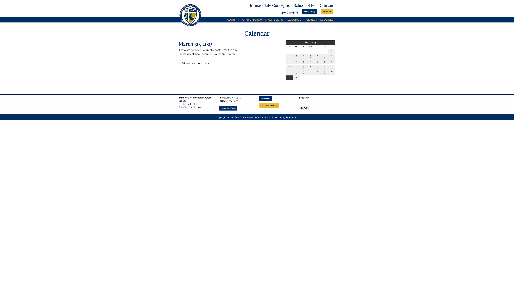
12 (310, 61)
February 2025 (188, 63)
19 (310, 66)
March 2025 (310, 42)
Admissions (275, 19)
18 (303, 66)
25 (303, 72)
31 (296, 77)
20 (318, 66)
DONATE (327, 11)
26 (310, 72)
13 (317, 61)
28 (325, 72)
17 (296, 66)
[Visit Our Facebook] (301, 100)
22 (331, 66)
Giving (310, 19)
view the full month (223, 53)
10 (296, 61)
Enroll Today (309, 11)
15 (331, 61)
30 (289, 77)
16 (289, 66)
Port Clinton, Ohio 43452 (191, 107)
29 (331, 72)
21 (324, 66)
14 (324, 61)
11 (303, 61)
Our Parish (304, 108)
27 (317, 72)
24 (296, 72)
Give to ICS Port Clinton (269, 105)
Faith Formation (252, 19)
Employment (265, 98)
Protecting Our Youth (228, 108)
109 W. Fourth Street (189, 104)
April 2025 (202, 63)
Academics (294, 19)
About (231, 19)
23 (289, 72)
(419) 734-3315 (289, 12)
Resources (326, 19)
